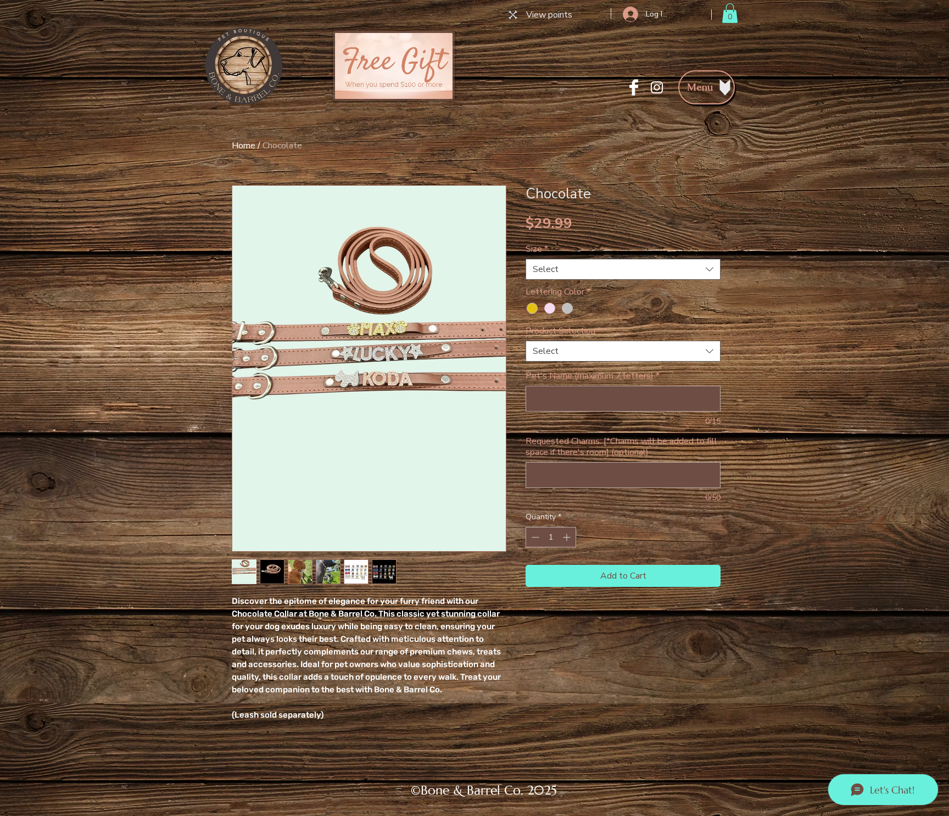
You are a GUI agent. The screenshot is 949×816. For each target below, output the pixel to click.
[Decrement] (534, 537)
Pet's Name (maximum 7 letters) (593, 375)
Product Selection (563, 330)
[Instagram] (657, 87)
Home (243, 146)
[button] (730, 13)
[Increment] (567, 537)
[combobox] (623, 269)
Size (537, 248)
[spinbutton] (551, 537)
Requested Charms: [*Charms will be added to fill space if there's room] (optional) (621, 447)
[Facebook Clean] (634, 87)
